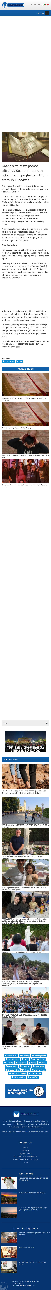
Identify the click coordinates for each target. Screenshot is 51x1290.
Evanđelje (26, 1055)
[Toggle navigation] (47, 13)
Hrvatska (9, 1063)
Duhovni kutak (12, 1055)
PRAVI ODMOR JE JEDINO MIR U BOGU (32, 1193)
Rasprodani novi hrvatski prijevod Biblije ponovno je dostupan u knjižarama (24, 399)
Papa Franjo (12, 1066)
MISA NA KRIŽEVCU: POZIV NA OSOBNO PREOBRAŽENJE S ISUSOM (25, 1047)
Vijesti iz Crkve (39, 1070)
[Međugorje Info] (13, 4)
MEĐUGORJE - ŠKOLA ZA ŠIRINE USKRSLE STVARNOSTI (33, 1179)
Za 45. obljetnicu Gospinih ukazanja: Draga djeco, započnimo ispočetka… (33, 1209)
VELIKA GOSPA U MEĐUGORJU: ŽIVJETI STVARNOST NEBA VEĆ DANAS (25, 826)
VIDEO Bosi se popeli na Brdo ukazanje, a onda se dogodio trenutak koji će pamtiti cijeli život (24, 791)
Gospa (26, 1059)
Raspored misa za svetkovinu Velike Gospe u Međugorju (24, 952)
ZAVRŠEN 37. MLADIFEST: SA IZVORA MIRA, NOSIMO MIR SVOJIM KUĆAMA (24, 1016)
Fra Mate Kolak (13, 1059)
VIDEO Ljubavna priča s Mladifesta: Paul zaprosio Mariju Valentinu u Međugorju (24, 889)
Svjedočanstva (13, 1070)
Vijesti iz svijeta (19, 1077)
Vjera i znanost (9, 361)
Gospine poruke (39, 1059)
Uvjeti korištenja (25, 1153)
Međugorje (22, 1063)
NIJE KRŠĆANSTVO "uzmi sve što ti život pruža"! (32, 1263)
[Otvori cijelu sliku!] (25, 147)
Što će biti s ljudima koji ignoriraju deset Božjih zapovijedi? (34, 1234)
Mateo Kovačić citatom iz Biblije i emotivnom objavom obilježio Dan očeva (25, 456)
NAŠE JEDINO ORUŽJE (26, 1247)
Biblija (21, 361)
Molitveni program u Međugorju (25, 1156)
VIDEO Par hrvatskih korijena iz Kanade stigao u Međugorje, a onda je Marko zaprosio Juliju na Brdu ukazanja (22, 984)
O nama (25, 1147)
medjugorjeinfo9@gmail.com (27, 1285)
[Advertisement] (25, 45)
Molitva (33, 1063)
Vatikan (26, 1070)
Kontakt (25, 1162)
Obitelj (43, 1063)
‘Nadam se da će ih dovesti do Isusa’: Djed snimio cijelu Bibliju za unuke (24, 486)
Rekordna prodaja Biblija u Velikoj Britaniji (16, 428)
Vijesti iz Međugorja (18, 1073)
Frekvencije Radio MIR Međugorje (25, 1159)
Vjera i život (34, 1077)
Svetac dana (39, 1066)
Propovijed (26, 1066)
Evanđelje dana (40, 1055)
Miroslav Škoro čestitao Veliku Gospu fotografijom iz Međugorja (23, 857)
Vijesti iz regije (36, 1073)
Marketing (25, 1150)
